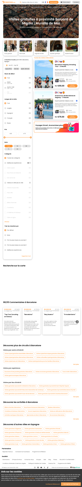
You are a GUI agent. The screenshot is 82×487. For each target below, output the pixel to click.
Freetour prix (51, 463)
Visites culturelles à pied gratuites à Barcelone (50, 357)
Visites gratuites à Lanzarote (13, 440)
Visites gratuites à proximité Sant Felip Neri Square (54, 386)
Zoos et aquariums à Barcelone (37, 411)
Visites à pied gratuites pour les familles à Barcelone (43, 361)
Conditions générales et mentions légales (14, 463)
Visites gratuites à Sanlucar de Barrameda (37, 432)
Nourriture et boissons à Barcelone (34, 407)
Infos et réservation (72, 85)
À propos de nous (17, 459)
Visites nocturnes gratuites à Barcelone (47, 371)
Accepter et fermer (71, 484)
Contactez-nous (29, 459)
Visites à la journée (19, 188)
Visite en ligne (19, 217)
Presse (55, 459)
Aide (45, 459)
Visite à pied (19, 168)
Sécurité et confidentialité (67, 459)
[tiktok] (48, 467)
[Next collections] (77, 45)
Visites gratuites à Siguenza (13, 428)
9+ (17, 146)
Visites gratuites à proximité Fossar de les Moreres (20, 393)
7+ (8, 149)
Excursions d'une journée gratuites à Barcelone (18, 371)
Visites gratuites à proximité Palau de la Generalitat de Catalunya (24, 390)
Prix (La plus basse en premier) (17, 245)
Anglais (19, 108)
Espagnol (19, 113)
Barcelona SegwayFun (62, 81)
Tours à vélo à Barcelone (69, 371)
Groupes (38, 459)
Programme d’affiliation (39, 452)
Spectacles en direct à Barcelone (36, 415)
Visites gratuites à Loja (11, 444)
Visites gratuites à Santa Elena (31, 444)
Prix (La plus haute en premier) (16, 240)
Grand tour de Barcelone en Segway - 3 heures (65, 96)
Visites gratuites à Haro (50, 444)
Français (19, 118)
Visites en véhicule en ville (19, 183)
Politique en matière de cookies (37, 463)
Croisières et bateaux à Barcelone (15, 411)
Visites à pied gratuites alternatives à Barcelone (19, 357)
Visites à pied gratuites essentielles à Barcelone (19, 353)
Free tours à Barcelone (37, 7)
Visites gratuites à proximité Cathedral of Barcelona (20, 386)
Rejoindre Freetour (8, 452)
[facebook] (38, 467)
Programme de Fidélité (64, 463)
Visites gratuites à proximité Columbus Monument (53, 393)
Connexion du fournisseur (22, 452)
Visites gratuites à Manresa (55, 440)
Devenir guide (53, 2)
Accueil (8, 7)
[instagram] (35, 467)
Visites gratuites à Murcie (60, 432)
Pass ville (19, 193)
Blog (50, 459)
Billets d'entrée (19, 202)
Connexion (76, 2)
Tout (8, 146)
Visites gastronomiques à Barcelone (15, 375)
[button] (10, 47)
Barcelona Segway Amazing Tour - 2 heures (65, 65)
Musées (19, 197)
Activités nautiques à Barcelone (14, 415)
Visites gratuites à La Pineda (49, 436)
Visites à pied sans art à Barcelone (15, 361)
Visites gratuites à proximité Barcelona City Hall (61, 390)
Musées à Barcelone (54, 407)
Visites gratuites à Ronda (52, 428)
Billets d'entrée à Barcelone (13, 407)
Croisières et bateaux (19, 212)
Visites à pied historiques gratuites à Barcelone (50, 353)
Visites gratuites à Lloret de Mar (34, 440)
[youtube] (41, 467)
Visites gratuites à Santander (33, 428)
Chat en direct (66, 2)
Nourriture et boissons (19, 173)
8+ (26, 146)
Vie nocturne (19, 178)
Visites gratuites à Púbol (67, 444)
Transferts (19, 207)
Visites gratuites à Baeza (12, 436)
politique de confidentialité (26, 478)
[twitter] (44, 467)
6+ (17, 149)
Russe (19, 123)
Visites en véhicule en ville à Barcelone (61, 411)
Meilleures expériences (19, 163)
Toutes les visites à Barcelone (43, 58)
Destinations (6, 459)
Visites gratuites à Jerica (30, 436)
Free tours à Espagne (20, 7)
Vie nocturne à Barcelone (57, 415)
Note (8, 235)
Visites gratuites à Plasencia (13, 432)
